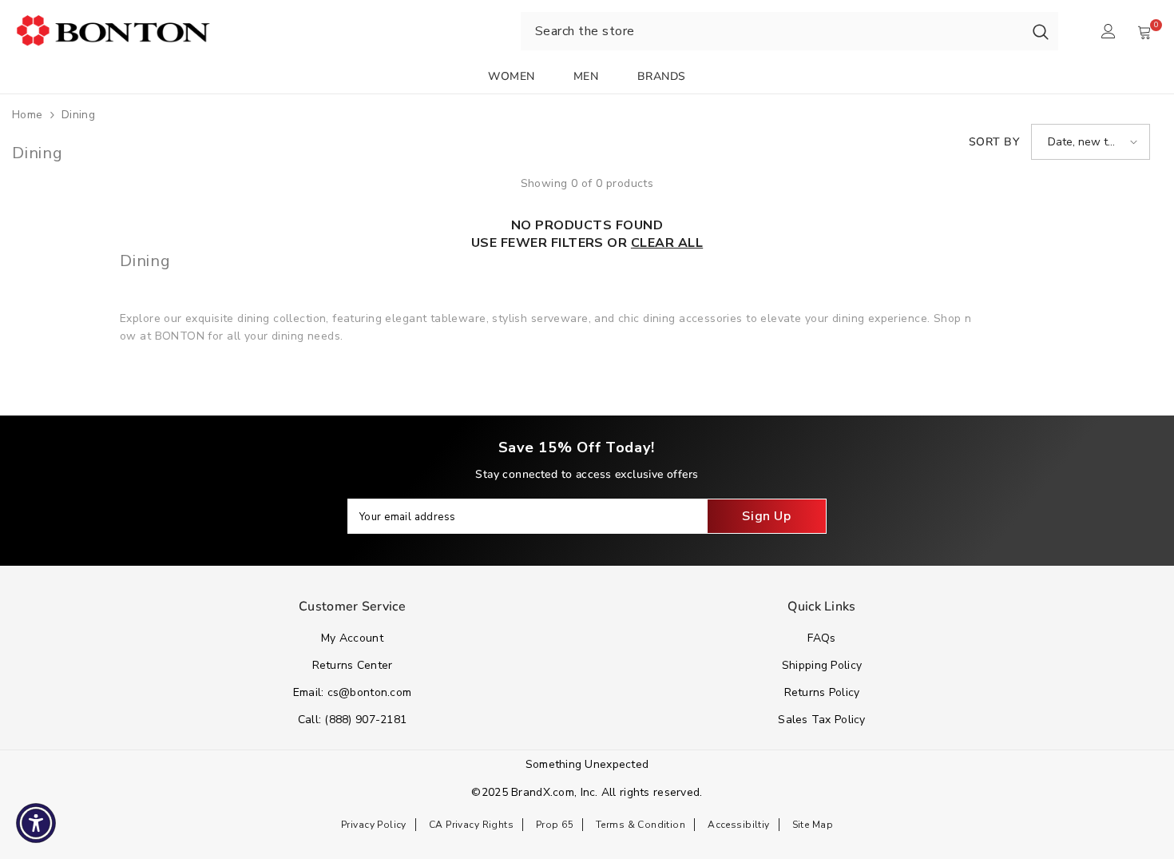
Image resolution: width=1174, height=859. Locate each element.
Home (27, 114)
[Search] (1040, 31)
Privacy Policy (374, 824)
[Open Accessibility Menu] (36, 823)
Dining (78, 114)
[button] (1090, 142)
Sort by (994, 141)
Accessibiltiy (738, 824)
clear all (667, 243)
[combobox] (772, 31)
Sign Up (766, 516)
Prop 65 (554, 824)
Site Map (812, 824)
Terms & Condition (640, 824)
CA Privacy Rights (471, 824)
